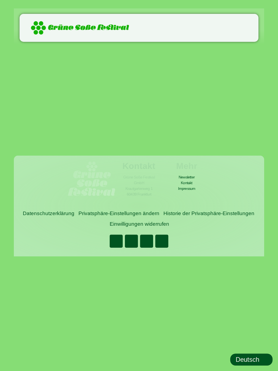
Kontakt (186, 183)
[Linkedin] (131, 241)
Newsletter (187, 177)
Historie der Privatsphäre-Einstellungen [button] (208, 213)
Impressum (186, 188)
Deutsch (247, 359)
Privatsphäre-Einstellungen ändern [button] (118, 213)
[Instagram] (146, 241)
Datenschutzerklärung (48, 213)
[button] (252, 27)
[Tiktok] (161, 241)
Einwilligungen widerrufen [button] (139, 224)
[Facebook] (116, 241)
